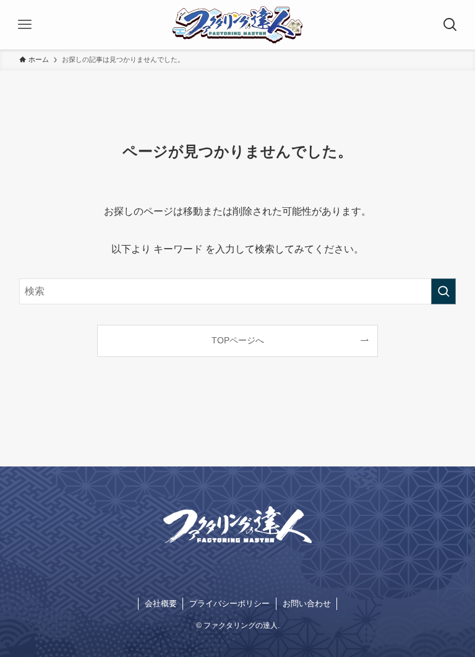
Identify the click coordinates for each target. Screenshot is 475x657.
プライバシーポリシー (229, 603)
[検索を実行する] (443, 291)
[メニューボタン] (24, 24)
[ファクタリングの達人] (237, 24)
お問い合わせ (307, 603)
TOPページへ (238, 340)
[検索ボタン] (450, 24)
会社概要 (161, 603)
